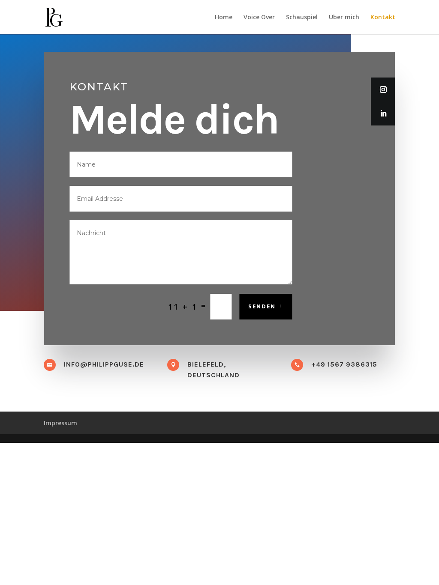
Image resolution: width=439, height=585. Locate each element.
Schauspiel (302, 17)
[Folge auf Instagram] (383, 89)
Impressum (60, 423)
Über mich (344, 17)
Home (223, 17)
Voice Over (259, 17)
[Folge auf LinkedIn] (383, 113)
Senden (262, 306)
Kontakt (382, 17)
